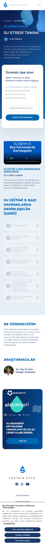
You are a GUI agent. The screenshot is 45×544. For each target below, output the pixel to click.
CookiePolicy (9, 523)
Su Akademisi (20, 21)
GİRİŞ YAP (22, 441)
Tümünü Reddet (22, 535)
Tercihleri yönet (22, 540)
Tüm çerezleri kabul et (22, 529)
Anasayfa (7, 21)
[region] (22, 523)
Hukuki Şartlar (22, 495)
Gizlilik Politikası (22, 502)
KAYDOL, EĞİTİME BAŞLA (22, 117)
